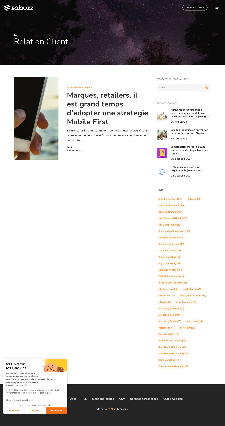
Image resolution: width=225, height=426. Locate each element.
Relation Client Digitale (172, 340)
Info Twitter (166, 295)
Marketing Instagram (170, 315)
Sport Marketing (169, 360)
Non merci (14, 410)
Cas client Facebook (171, 205)
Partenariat (165, 328)
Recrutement (187, 328)
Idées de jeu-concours (172, 282)
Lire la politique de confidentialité (20, 400)
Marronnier (195, 321)
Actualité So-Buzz (170, 199)
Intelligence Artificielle (193, 295)
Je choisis (35, 410)
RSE (84, 398)
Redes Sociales (168, 334)
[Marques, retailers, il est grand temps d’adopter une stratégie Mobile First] (36, 118)
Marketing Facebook (171, 308)
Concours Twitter (169, 250)
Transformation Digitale (79, 87)
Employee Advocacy (170, 270)
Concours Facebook (171, 237)
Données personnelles (144, 398)
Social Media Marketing (172, 347)
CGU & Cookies (173, 398)
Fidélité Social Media (171, 276)
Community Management (174, 231)
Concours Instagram (171, 244)
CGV (122, 398)
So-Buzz (71, 147)
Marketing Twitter (169, 321)
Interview (164, 302)
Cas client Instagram (170, 212)
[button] (217, 7)
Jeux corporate (186, 302)
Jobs (73, 398)
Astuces (194, 199)
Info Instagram (192, 289)
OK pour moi (56, 410)
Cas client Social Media (172, 218)
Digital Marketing (169, 257)
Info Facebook (167, 289)
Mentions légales (103, 398)
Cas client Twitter (169, 225)
